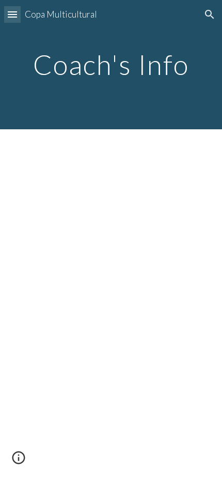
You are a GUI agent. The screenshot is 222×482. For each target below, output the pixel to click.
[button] (12, 14)
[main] (111, 64)
